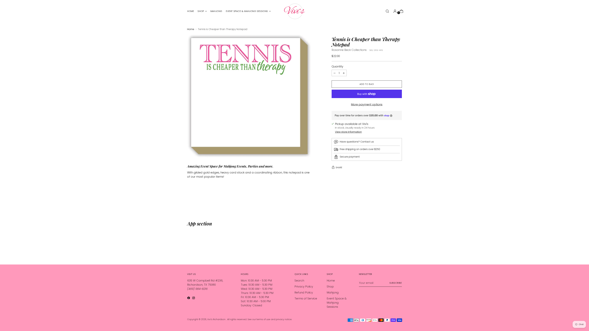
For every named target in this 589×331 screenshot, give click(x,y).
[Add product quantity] (334, 73)
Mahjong (333, 292)
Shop (330, 286)
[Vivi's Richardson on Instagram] (194, 298)
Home (190, 29)
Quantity (337, 66)
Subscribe (395, 282)
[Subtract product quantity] (343, 73)
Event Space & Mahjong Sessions (336, 303)
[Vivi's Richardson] (294, 11)
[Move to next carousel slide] (399, 204)
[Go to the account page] (394, 11)
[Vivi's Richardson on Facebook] (189, 298)
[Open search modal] (387, 11)
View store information (348, 132)
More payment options (366, 104)
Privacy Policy (303, 286)
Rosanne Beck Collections (349, 50)
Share (339, 167)
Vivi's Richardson (216, 319)
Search (299, 280)
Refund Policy (303, 292)
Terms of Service (305, 298)
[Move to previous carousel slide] (392, 204)
